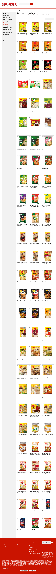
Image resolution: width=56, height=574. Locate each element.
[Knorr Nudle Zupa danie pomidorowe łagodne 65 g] (35, 198)
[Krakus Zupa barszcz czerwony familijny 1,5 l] (48, 504)
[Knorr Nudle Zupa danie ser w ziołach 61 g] (48, 198)
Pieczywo (15, 10)
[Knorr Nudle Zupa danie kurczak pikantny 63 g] (35, 523)
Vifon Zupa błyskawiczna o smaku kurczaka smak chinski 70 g (35, 34)
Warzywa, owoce (6, 10)
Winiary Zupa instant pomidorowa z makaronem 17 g (47, 340)
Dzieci (38, 10)
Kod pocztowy (37, 0)
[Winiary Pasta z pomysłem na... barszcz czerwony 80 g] (23, 237)
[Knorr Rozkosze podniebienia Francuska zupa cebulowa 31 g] (35, 141)
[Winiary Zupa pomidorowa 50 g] (48, 389)
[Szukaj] (31, 4)
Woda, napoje (29, 10)
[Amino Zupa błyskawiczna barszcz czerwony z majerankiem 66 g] (35, 504)
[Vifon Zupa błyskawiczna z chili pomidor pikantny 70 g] (35, 65)
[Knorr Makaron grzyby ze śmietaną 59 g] (23, 160)
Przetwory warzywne (7, 19)
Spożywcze (19, 10)
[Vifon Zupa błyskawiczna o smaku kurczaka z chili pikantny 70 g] (48, 65)
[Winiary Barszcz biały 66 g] (48, 84)
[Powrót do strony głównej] (25, 14)
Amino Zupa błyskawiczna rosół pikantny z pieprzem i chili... (22, 473)
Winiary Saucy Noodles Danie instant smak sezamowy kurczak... (22, 301)
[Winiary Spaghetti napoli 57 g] (35, 275)
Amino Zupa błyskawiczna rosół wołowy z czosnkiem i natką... (47, 530)
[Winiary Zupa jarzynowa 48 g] (23, 389)
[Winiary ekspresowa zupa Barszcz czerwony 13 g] (23, 332)
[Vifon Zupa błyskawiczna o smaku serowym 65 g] (23, 65)
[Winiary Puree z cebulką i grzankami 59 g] (23, 275)
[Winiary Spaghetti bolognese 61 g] (48, 275)
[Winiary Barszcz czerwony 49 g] (23, 103)
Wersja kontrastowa (24, 570)
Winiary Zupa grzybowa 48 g (47, 377)
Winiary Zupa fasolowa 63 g (47, 415)
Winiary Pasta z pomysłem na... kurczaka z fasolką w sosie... (34, 244)
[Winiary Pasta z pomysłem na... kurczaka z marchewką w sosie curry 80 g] (23, 256)
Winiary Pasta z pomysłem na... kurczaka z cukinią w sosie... (47, 225)
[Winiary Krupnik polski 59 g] (23, 408)
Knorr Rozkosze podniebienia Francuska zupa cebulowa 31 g (35, 149)
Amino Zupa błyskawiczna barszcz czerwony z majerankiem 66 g (34, 511)
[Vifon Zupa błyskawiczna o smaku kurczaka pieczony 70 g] (23, 46)
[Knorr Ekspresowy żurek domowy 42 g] (35, 103)
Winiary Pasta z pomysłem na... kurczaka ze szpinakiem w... (35, 263)
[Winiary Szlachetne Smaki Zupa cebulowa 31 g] (35, 351)
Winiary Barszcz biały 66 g (46, 90)
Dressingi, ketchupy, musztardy (7, 30)
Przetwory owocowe (7, 27)
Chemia (34, 10)
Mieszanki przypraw (7, 32)
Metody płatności (5, 546)
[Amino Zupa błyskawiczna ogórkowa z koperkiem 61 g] (35, 485)
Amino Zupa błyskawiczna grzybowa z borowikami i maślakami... (46, 454)
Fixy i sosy (5, 25)
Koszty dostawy (5, 544)
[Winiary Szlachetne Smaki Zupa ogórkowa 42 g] (48, 351)
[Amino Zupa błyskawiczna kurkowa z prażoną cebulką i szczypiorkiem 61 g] (23, 485)
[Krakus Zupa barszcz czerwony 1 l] (23, 523)
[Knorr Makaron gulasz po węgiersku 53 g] (48, 160)
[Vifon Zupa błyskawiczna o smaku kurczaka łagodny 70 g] (23, 27)
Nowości (5, 40)
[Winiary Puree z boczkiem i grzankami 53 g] (48, 256)
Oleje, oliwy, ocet (6, 17)
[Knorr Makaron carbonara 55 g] (48, 141)
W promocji (5, 39)
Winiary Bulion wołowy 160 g (22, 453)
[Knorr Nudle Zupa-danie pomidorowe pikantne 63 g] (35, 179)
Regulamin (18, 542)
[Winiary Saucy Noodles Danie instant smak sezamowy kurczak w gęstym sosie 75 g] (23, 294)
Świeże (11, 10)
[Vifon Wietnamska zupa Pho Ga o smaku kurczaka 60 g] (23, 84)
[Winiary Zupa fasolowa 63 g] (48, 408)
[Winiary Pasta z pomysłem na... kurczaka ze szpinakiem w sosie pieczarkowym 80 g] (35, 256)
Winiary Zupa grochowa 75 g (22, 434)
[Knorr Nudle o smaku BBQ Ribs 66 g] (23, 217)
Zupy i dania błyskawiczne (6, 23)
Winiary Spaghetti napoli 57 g (35, 281)
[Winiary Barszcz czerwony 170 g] (35, 122)
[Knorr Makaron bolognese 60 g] (35, 160)
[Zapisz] (52, 542)
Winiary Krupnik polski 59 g (22, 415)
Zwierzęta (41, 10)
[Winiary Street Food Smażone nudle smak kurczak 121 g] (23, 313)
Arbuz (7, 568)
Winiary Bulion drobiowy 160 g (47, 434)
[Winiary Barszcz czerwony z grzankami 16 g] (35, 332)
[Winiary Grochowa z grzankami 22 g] (23, 351)
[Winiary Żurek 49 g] (35, 389)
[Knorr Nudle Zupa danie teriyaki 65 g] (23, 198)
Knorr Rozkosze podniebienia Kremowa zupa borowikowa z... (22, 149)
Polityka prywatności (20, 544)
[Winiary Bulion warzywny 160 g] (35, 427)
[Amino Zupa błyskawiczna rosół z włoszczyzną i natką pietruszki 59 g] (48, 466)
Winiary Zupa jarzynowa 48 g (22, 396)
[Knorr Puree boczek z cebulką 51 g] (23, 179)
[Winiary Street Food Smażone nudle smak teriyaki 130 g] (35, 313)
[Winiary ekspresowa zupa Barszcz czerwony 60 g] (35, 408)
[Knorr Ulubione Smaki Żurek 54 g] (23, 122)
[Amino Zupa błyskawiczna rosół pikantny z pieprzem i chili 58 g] (23, 466)
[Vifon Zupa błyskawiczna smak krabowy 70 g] (35, 46)
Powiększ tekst (32, 570)
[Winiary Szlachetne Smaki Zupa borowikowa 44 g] (35, 370)
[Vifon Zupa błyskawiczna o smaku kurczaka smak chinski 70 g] (35, 27)
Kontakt (52, 0)
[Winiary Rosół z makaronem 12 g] (48, 313)
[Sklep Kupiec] (9, 4)
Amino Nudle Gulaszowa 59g (35, 472)
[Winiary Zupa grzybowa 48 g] (48, 370)
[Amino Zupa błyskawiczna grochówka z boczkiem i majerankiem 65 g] (23, 504)
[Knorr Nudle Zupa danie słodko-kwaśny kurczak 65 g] (48, 179)
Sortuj (43, 19)
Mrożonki (24, 10)
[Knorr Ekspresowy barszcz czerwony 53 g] (48, 103)
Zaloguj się (45, 0)
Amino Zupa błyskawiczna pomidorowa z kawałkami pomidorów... (46, 492)
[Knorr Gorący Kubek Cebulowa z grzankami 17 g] (35, 217)
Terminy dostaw (28, 0)
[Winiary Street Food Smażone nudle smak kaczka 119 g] (48, 294)
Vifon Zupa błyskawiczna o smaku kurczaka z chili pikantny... (47, 72)
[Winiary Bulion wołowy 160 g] (23, 446)
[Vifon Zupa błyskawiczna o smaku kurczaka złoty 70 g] (48, 27)
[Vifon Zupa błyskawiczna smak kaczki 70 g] (48, 46)
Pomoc (17, 546)
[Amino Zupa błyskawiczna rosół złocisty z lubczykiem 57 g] (35, 446)
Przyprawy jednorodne (8, 21)
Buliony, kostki (6, 34)
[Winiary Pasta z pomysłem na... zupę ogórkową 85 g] (48, 237)
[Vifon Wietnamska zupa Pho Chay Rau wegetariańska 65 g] (35, 84)
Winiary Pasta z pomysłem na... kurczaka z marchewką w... (22, 263)
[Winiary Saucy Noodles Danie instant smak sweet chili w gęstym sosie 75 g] (35, 294)
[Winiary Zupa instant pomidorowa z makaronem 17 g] (48, 332)
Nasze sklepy (5, 542)
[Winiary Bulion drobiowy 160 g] (48, 427)
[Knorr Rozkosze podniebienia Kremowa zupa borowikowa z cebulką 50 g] (23, 141)
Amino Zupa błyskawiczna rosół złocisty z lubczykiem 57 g (35, 454)
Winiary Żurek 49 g (33, 396)
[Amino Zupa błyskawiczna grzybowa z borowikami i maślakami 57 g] (48, 446)
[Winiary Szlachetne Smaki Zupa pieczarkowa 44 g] (23, 370)
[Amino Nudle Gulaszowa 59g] (35, 466)
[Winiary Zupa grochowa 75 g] (23, 427)
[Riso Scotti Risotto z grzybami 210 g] (48, 122)
